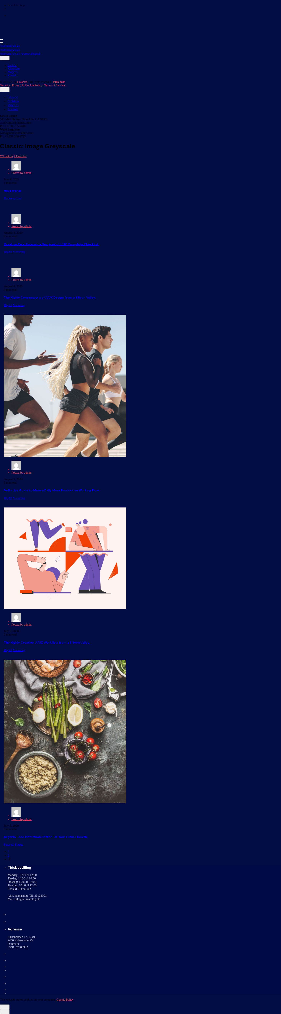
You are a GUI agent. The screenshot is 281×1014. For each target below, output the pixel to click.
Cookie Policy (65, 999)
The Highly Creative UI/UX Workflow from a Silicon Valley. (47, 643)
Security (5, 85)
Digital (8, 251)
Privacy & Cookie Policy (27, 85)
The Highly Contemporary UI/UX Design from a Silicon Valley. (50, 298)
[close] (5, 58)
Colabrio (22, 82)
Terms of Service (54, 85)
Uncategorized (12, 198)
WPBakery (6, 156)
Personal (9, 844)
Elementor (20, 156)
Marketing (19, 251)
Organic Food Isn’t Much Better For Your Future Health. (46, 837)
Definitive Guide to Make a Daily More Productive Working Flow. (52, 490)
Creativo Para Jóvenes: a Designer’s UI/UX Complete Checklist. (51, 244)
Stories (19, 844)
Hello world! (12, 191)
